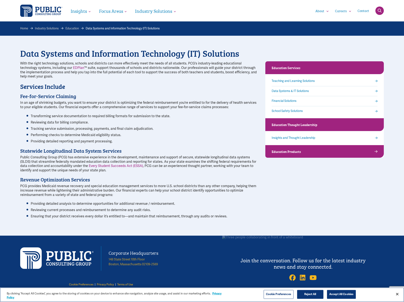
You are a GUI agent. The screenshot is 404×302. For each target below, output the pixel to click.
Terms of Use (125, 284)
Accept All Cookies (341, 294)
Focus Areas (111, 10)
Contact (363, 10)
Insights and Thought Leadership (293, 138)
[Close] (397, 294)
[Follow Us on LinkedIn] (302, 277)
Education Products (286, 151)
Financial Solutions (284, 101)
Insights (79, 10)
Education (72, 28)
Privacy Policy (105, 284)
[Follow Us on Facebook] (292, 277)
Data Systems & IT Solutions (290, 91)
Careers (341, 11)
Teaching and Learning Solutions (293, 81)
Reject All (310, 294)
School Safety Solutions (287, 111)
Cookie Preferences (81, 284)
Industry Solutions (153, 10)
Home (24, 28)
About (319, 11)
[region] (202, 295)
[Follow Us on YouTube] (313, 277)
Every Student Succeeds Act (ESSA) (116, 166)
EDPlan (78, 68)
